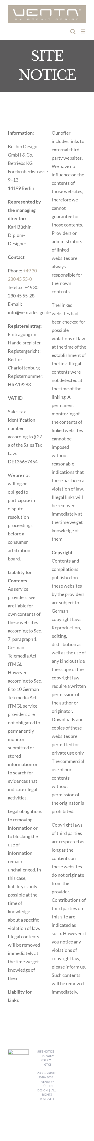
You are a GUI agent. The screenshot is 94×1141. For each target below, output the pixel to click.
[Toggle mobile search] (72, 31)
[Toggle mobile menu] (83, 31)
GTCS (47, 1064)
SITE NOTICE (45, 1051)
